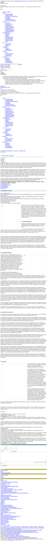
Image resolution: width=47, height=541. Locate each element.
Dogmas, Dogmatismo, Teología (6, 518)
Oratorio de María (8, 28)
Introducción (2, 502)
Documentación (6, 32)
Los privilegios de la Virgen (5, 495)
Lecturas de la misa (9, 23)
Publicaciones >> (10, 150)
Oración (4, 21)
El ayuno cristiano (3, 487)
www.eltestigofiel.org (17, 538)
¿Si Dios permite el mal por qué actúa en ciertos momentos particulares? (14, 492)
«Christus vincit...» (4, 511)
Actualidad (5, 47)
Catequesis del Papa (9, 37)
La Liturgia (7, 22)
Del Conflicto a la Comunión (6, 505)
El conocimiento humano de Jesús (7, 506)
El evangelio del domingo (5, 472)
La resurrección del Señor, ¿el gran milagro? (9, 496)
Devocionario (8, 25)
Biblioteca (7, 36)
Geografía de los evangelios (10, 20)
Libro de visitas (8, 54)
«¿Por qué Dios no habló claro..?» (7, 488)
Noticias (7, 48)
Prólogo (2, 503)
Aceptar (2, 2)
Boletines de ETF (8, 50)
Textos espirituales (4, 470)
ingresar (2, 66)
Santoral (7, 34)
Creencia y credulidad (4, 497)
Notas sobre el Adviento (5, 498)
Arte (4, 42)
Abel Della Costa (11, 539)
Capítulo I (2, 501)
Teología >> (16, 150)
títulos (1, 160)
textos (1, 159)
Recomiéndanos (8, 55)
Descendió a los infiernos (5, 510)
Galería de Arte (8, 43)
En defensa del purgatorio (5, 483)
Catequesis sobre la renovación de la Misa (8, 507)
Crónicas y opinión (4, 475)
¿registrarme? (7, 66)
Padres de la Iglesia (9, 39)
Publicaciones (8, 33)
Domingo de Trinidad (4, 509)
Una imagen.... (8, 49)
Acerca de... (5, 56)
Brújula (6, 41)
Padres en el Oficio (9, 40)
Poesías (1, 477)
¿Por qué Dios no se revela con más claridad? (9, 482)
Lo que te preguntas (9, 53)
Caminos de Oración (9, 26)
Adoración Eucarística (9, 29)
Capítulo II (2, 500)
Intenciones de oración (9, 30)
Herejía (1, 513)
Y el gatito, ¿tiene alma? (5, 485)
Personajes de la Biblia (9, 19)
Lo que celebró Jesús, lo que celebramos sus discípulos (11, 508)
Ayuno (1, 494)
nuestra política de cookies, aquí (21, 1)
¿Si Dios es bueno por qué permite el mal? (8, 491)
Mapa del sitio (8, 60)
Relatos (1, 476)
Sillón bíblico (8, 18)
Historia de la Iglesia (4, 522)
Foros (6, 52)
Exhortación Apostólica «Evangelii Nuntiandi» (9, 486)
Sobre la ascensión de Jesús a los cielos (8, 512)
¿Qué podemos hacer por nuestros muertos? (8, 499)
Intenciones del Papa (9, 31)
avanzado (11, 155)
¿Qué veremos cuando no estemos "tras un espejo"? (10, 516)
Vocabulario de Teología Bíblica (11, 16)
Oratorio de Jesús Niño (9, 27)
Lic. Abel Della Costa (6, 193)
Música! (7, 45)
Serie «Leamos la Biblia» (5, 525)
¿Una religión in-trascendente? (6, 490)
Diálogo (4, 51)
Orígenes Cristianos (4, 520)
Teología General (22, 150)
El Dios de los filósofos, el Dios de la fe (8, 519)
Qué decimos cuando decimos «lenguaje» (8, 517)
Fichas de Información (4, 521)
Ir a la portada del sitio (4, 183)
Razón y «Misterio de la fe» (5, 514)
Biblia (4, 12)
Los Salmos (7, 17)
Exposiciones (8, 44)
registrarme (2, 86)
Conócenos (7, 57)
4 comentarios (3, 151)
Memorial (7, 59)
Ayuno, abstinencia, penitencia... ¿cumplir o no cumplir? (11, 489)
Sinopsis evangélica (9, 15)
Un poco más (3, 484)
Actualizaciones (8, 61)
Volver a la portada (6, 11)
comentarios (2, 161)
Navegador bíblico (9, 14)
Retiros (1, 471)
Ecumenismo (3, 523)
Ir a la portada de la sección (5, 184)
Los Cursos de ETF (9, 38)
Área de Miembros (9, 62)
